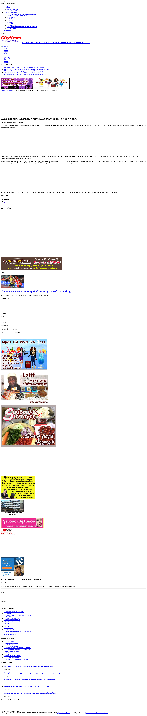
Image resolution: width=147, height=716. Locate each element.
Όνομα (2, 592)
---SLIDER (9, 90)
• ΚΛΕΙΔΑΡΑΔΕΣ (9, 641)
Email (3, 319)
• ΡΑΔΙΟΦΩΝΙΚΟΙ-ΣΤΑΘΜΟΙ (12, 621)
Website (3, 322)
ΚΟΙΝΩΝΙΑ (6, 52)
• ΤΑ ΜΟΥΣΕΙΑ (8, 628)
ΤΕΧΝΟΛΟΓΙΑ (7, 58)
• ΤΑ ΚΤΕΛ (7, 623)
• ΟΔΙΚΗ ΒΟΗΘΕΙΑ (9, 644)
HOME (5, 48)
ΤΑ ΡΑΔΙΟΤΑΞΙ (11, 25)
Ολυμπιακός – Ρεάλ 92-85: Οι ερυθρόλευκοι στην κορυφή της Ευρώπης (24, 67)
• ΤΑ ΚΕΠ (6, 625)
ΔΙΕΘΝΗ (5, 53)
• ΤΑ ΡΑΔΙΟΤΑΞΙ (9, 629)
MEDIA (5, 56)
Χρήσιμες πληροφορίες (10, 12)
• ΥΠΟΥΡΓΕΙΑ (11, 28)
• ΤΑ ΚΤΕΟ (7, 626)
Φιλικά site (7, 7)
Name (3, 316)
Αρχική (3, 90)
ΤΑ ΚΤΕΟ (10, 22)
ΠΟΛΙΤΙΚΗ (6, 50)
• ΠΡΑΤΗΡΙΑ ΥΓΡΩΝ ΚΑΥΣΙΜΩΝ (17, 15)
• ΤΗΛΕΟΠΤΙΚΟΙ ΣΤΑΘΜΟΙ (12, 646)
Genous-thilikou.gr (12, 9)
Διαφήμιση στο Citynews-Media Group (15, 6)
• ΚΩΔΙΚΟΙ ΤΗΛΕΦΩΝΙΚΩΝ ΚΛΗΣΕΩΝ (16, 659)
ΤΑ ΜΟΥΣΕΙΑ (11, 23)
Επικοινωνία (7, 30)
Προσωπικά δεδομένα (10, 634)
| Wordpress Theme (63, 713)
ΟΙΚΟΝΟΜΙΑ (6, 51)
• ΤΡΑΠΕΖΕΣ (7, 652)
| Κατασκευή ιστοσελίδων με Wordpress (96, 713)
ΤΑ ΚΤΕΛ (10, 20)
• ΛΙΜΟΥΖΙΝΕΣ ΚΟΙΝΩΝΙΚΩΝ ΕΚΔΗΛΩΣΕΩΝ (22, 27)
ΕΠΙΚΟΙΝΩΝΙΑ (7, 62)
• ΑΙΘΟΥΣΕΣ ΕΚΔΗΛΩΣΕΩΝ (12, 656)
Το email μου (4, 597)
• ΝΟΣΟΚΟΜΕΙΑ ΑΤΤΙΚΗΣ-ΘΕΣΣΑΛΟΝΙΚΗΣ (21, 14)
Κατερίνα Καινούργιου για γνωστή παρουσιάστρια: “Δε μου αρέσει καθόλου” (25, 74)
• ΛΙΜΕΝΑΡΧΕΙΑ (9, 613)
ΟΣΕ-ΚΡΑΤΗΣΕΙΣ (12, 17)
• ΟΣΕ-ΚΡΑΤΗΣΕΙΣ (9, 616)
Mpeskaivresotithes (12, 11)
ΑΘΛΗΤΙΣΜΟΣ (7, 57)
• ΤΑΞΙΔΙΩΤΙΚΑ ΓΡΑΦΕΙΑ (11, 651)
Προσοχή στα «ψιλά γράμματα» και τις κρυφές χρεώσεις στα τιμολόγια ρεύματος (26, 69)
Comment (4, 313)
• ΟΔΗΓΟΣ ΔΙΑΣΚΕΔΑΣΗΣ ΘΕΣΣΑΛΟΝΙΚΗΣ (17, 648)
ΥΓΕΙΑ (5, 59)
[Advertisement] (46, 103)
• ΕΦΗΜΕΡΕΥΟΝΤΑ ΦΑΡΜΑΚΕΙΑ (14, 612)
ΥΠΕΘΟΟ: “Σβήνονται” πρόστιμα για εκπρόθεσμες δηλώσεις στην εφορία (24, 71)
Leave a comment (12, 122)
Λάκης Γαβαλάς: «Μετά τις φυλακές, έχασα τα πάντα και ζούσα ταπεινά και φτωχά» (27, 75)
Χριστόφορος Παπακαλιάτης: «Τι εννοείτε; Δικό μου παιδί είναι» (22, 72)
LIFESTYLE (6, 54)
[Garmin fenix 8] (5, 46)
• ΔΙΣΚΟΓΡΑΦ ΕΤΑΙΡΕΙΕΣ (11, 657)
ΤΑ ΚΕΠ (9, 19)
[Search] (1, 33)
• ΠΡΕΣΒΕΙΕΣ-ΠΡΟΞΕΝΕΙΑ (12, 620)
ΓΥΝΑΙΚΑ (6, 61)
